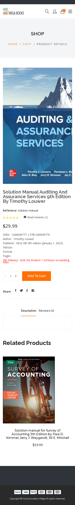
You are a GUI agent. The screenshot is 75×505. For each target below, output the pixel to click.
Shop (27, 44)
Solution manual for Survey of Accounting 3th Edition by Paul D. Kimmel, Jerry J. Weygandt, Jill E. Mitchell (37, 434)
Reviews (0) (46, 310)
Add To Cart (37, 276)
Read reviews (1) (37, 217)
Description (28, 310)
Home (13, 44)
